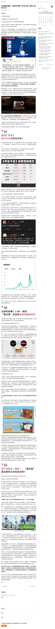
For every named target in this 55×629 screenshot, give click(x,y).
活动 (49, 1)
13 (45, 18)
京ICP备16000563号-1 (45, 68)
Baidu (46, 8)
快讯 (41, 1)
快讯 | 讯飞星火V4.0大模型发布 (44, 31)
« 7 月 (45, 25)
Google (43, 8)
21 (47, 20)
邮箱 (2, 612)
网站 (2, 617)
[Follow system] (50, 65)
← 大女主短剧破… (4, 586)
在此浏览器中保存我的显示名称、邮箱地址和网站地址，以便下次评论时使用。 (14, 623)
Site (40, 8)
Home (38, 1)
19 (43, 20)
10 (39, 18)
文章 (46, 1)
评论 (2, 597)
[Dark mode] (52, 65)
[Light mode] (48, 65)
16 (51, 18)
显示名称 (3, 608)
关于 (52, 1)
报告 (44, 1)
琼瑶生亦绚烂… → (33, 586)
